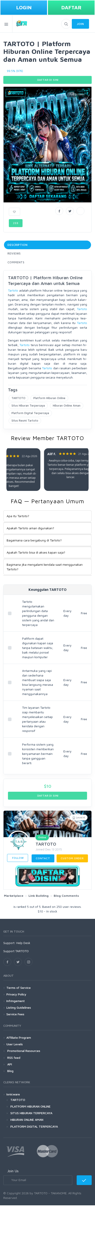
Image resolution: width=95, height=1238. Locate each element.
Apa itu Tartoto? (18, 516)
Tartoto (13, 290)
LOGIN (24, 7)
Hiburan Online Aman (66, 405)
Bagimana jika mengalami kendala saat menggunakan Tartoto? (45, 567)
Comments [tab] (16, 262)
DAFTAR (71, 7)
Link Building (38, 895)
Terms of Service (18, 987)
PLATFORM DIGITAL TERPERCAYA (34, 1126)
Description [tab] (18, 245)
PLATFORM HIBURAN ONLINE (30, 1106)
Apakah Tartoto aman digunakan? (30, 528)
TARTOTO (18, 398)
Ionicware (13, 1094)
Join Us (13, 1171)
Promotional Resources (23, 1051)
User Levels (14, 1044)
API (9, 1064)
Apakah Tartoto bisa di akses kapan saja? (36, 552)
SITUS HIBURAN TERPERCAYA (31, 1113)
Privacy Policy (16, 994)
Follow (17, 857)
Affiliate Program (18, 1037)
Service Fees (15, 1014)
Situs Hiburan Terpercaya (28, 405)
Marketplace (13, 895)
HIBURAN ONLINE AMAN (26, 1119)
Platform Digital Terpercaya (30, 413)
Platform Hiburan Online (49, 398)
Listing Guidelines (18, 1007)
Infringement (15, 1001)
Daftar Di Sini (47, 79)
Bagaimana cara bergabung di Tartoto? (34, 540)
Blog (9, 1071)
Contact (43, 858)
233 (15, 223)
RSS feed (13, 1057)
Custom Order (72, 858)
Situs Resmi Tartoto (24, 420)
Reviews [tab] (14, 253)
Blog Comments (66, 895)
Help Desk (23, 943)
